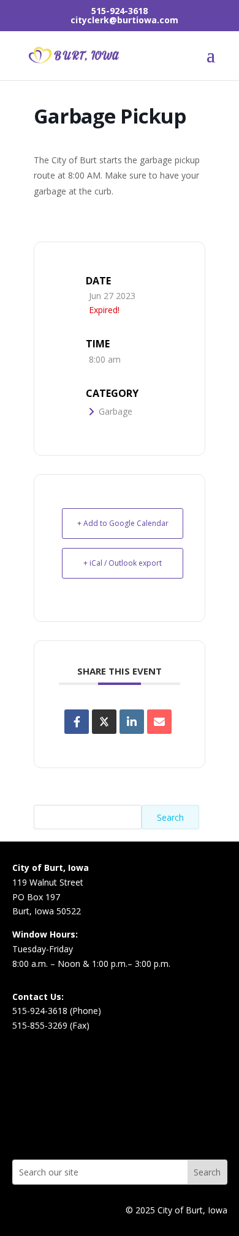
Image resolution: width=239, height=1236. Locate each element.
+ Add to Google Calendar (123, 523)
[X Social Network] (104, 721)
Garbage (115, 411)
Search (170, 817)
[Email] (159, 721)
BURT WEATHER (119, 1111)
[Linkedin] (132, 721)
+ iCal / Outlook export (122, 563)
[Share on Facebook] (76, 721)
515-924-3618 (119, 11)
